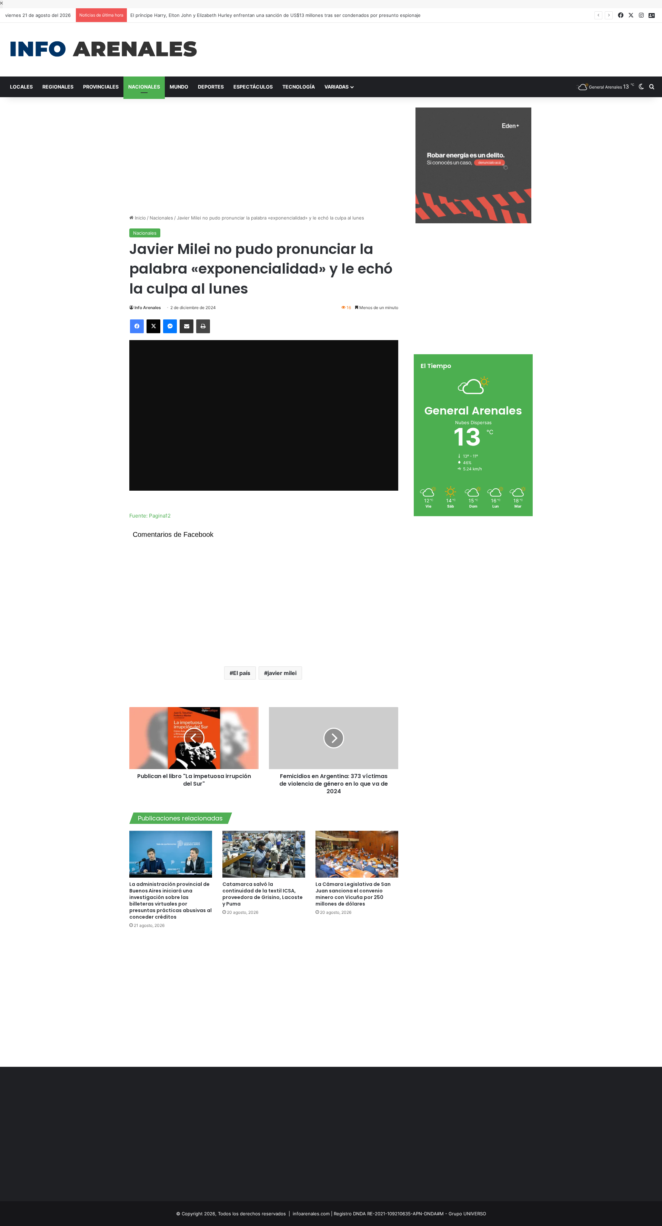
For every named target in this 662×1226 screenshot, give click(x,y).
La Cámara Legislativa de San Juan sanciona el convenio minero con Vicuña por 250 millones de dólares (353, 894)
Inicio (139, 218)
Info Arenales (147, 307)
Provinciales (101, 87)
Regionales (57, 87)
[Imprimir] (203, 326)
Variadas (336, 87)
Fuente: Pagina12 (150, 515)
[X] (153, 326)
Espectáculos (253, 87)
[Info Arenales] (103, 50)
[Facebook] (137, 326)
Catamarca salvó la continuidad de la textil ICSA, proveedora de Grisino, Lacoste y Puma (262, 894)
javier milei (282, 673)
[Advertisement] (441, 45)
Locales (21, 87)
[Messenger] (170, 326)
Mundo (179, 87)
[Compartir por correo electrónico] (186, 326)
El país (241, 673)
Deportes (211, 87)
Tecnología (298, 87)
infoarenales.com (311, 1213)
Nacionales (144, 87)
